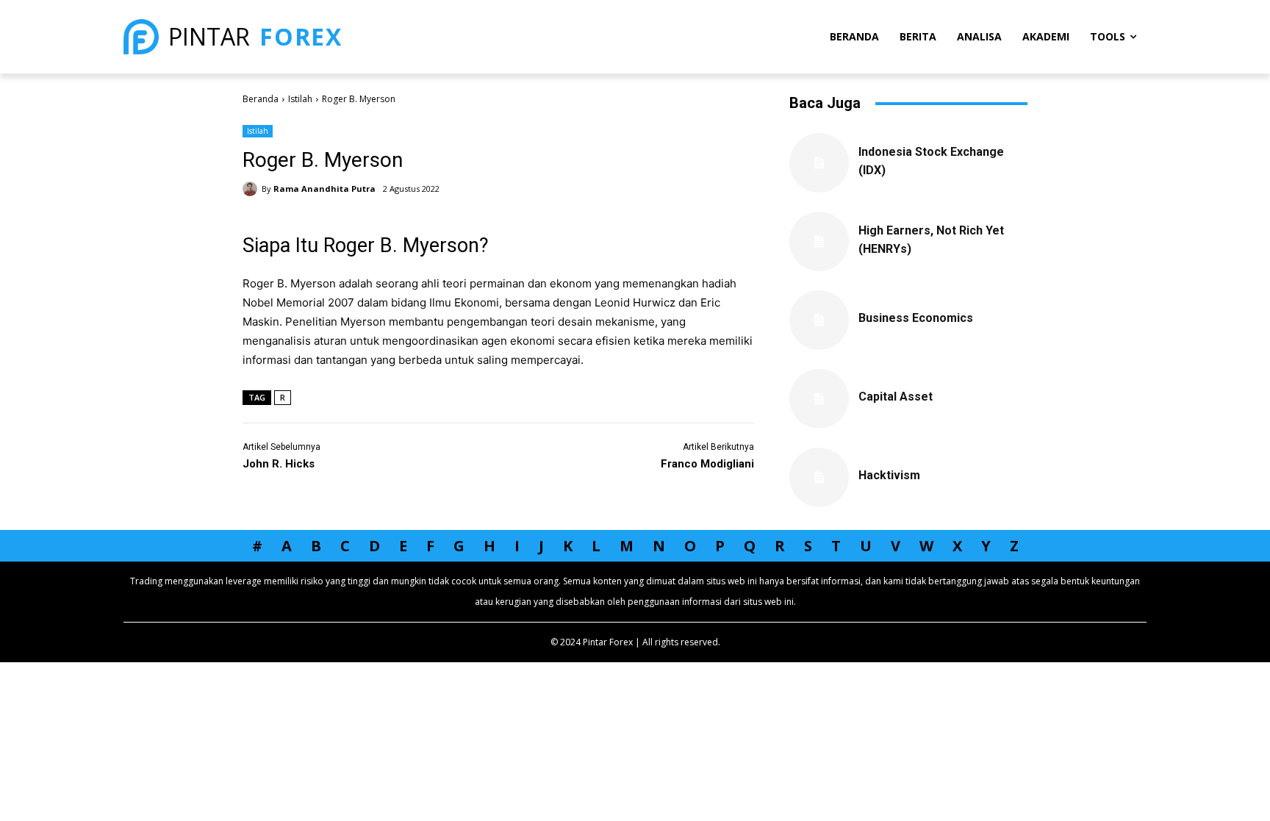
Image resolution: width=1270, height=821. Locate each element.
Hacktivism (889, 475)
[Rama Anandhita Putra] (252, 189)
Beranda (261, 99)
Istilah (300, 99)
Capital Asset (895, 397)
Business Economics (915, 318)
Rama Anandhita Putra (324, 188)
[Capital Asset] (819, 399)
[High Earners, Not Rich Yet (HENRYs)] (819, 241)
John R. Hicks (279, 463)
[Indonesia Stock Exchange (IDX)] (819, 163)
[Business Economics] (819, 320)
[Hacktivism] (819, 477)
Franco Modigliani (707, 463)
